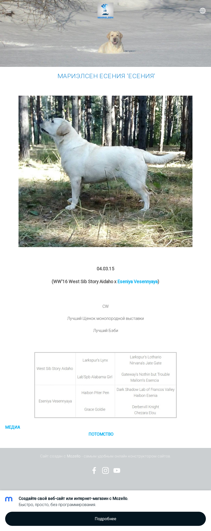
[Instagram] (105, 470)
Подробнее (105, 518)
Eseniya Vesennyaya (138, 281)
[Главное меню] (8, 11)
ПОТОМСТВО (101, 434)
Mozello (74, 456)
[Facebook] (94, 470)
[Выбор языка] (203, 11)
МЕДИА (12, 427)
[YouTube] (117, 470)
